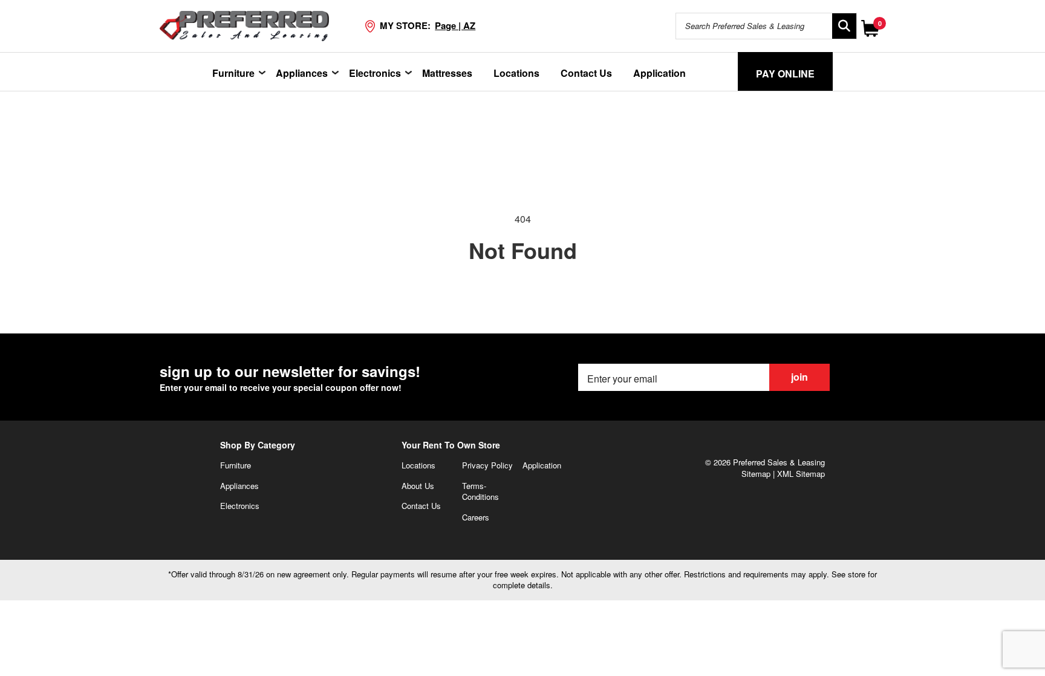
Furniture (233, 73)
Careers (475, 517)
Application (659, 73)
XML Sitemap (801, 473)
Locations (516, 73)
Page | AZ (455, 25)
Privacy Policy (487, 465)
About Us (418, 485)
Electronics (375, 73)
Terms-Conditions (480, 491)
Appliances (302, 73)
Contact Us (586, 73)
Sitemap (755, 473)
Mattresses (447, 73)
